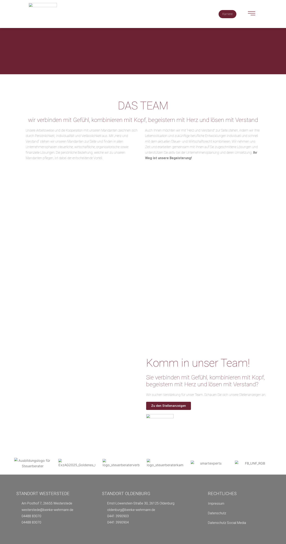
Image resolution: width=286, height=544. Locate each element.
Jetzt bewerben (217, 348)
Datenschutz (217, 513)
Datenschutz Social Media (227, 523)
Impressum (216, 504)
